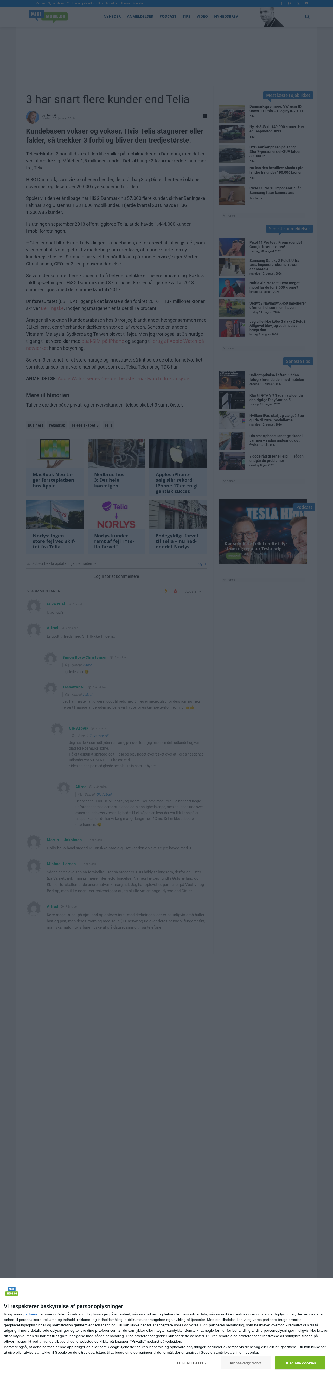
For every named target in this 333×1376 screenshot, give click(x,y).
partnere (30, 1314)
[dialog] (166, 1327)
